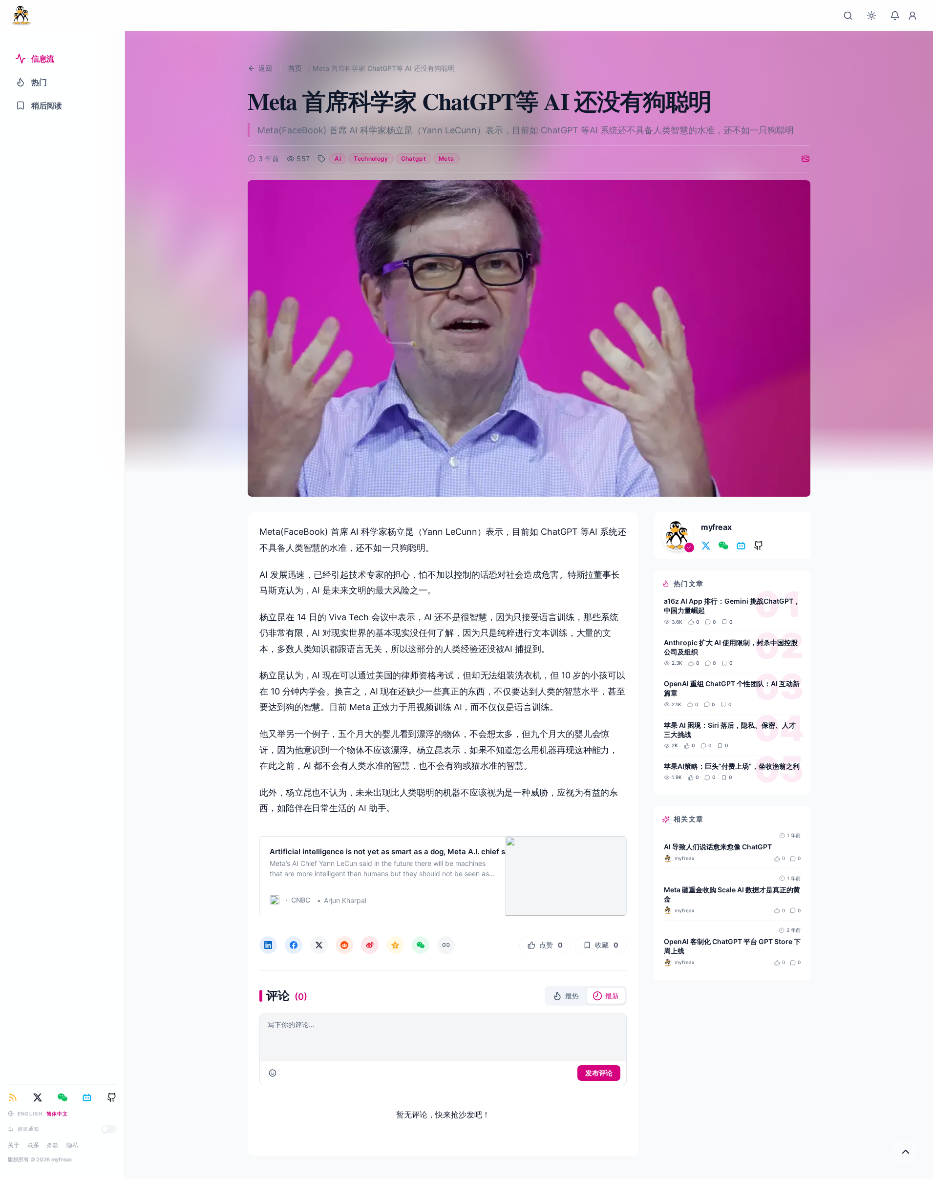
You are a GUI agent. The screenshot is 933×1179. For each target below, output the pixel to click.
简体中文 (57, 1113)
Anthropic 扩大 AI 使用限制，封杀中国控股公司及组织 (731, 647)
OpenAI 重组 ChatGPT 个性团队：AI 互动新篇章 (732, 688)
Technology (371, 158)
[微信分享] (420, 945)
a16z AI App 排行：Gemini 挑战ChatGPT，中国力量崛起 (732, 605)
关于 (14, 1145)
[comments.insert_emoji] (272, 1073)
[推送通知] (109, 1129)
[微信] (62, 1097)
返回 (265, 68)
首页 (295, 68)
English (30, 1113)
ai (338, 158)
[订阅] (13, 1097)
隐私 (72, 1145)
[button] (566, 996)
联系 (33, 1145)
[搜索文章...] (848, 15)
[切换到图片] (805, 159)
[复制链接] (446, 945)
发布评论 (599, 1073)
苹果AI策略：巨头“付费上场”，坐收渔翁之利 (732, 766)
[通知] (895, 15)
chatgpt (413, 158)
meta (446, 158)
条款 (53, 1145)
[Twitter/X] (37, 1097)
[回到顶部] (905, 1151)
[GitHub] (112, 1097)
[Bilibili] (87, 1097)
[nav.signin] (912, 15)
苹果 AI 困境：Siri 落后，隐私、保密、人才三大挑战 (730, 729)
